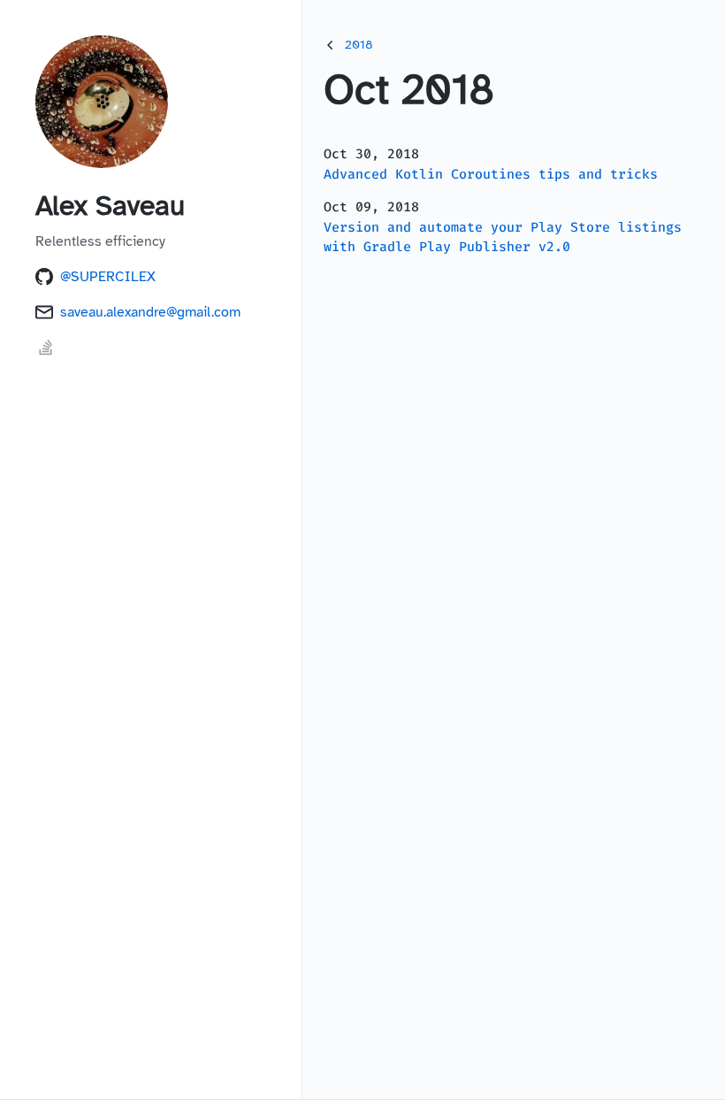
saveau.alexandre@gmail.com (150, 312)
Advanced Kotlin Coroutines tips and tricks (491, 174)
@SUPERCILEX (108, 277)
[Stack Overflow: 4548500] (46, 354)
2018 (359, 44)
